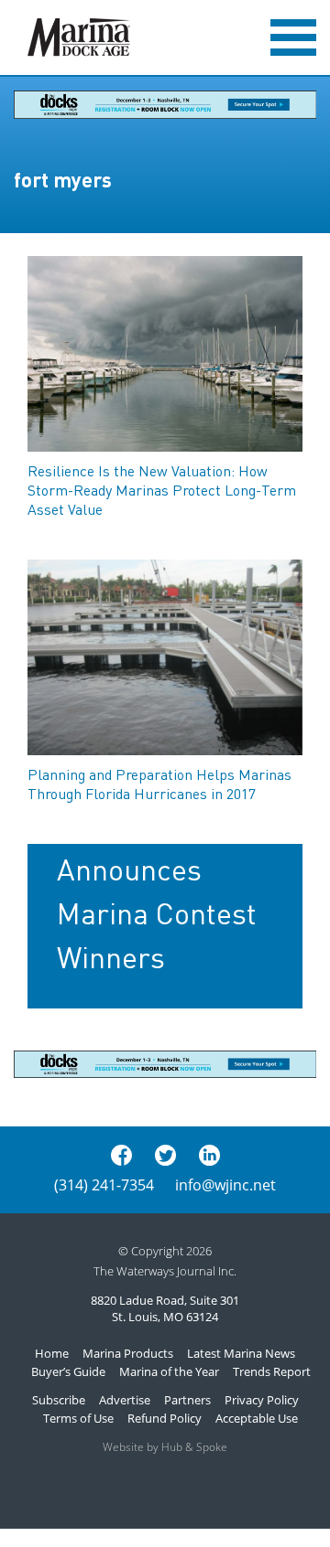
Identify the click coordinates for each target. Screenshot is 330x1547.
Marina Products (127, 1353)
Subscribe (58, 1400)
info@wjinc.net (225, 1185)
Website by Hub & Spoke (165, 1447)
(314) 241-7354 (104, 1185)
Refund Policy (164, 1418)
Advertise (124, 1400)
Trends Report (272, 1371)
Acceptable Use (256, 1418)
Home (52, 1353)
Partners (187, 1400)
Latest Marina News (241, 1353)
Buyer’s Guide (68, 1371)
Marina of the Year (169, 1371)
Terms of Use (78, 1418)
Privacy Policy (262, 1400)
